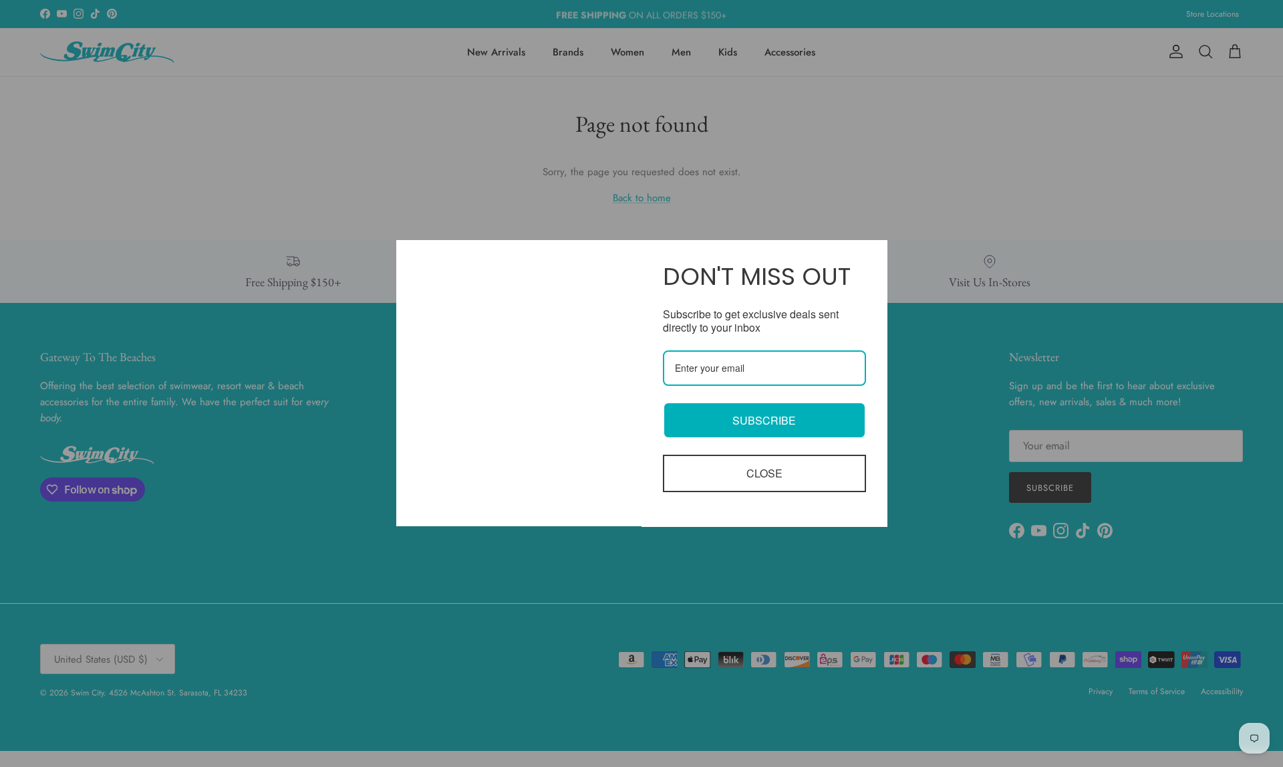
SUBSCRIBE (764, 420)
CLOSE (764, 473)
